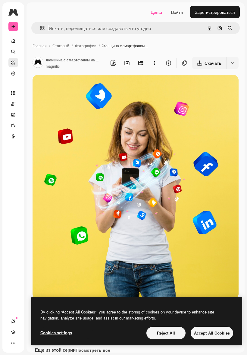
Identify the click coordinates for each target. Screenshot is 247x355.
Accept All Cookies (212, 333)
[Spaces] (13, 104)
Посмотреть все (93, 350)
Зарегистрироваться (215, 12)
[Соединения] (13, 321)
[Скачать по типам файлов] (233, 63)
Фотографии (85, 45)
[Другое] (13, 343)
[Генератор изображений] (13, 114)
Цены (156, 12)
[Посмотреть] (13, 73)
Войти (177, 12)
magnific (53, 66)
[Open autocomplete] (40, 28)
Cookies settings (56, 332)
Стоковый (60, 45)
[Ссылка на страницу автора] (38, 63)
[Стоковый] (13, 62)
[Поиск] (13, 52)
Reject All (166, 333)
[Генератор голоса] (13, 136)
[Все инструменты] (13, 93)
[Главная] (13, 41)
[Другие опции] (155, 63)
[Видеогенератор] (13, 125)
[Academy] (13, 332)
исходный (73, 86)
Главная (40, 45)
